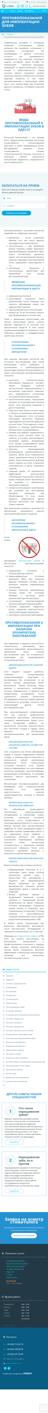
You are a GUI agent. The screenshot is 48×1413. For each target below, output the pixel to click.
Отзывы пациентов (15, 1269)
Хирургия (10, 980)
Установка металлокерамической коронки (23, 1015)
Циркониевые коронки (15, 1050)
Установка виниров (14, 1011)
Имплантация (11, 1003)
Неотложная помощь (14, 1070)
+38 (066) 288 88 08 (14, 1349)
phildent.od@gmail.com (13, 1363)
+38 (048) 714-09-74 (14, 1344)
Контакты (29, 11)
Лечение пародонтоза (15, 1019)
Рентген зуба (11, 1073)
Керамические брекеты (15, 1046)
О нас (12, 11)
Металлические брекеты (16, 1042)
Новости (10, 1272)
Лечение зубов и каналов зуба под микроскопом (25, 1062)
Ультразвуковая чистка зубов (18, 1066)
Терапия (9, 976)
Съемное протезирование (16, 1081)
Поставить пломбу (13, 1054)
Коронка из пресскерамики (17, 1058)
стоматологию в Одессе (27, 936)
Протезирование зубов (15, 1007)
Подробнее (14, 1142)
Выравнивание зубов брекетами (19, 1034)
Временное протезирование (17, 1077)
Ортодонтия (11, 995)
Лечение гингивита (14, 1023)
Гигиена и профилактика (16, 983)
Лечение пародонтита (15, 1027)
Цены (20, 11)
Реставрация (11, 991)
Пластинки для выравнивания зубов (20, 1038)
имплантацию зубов (29, 560)
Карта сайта (11, 1277)
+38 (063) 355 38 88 (38, 6)
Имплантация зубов (15, 1266)
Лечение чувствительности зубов (19, 1030)
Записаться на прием (16, 213)
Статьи (10, 34)
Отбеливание (11, 987)
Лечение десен (12, 999)
